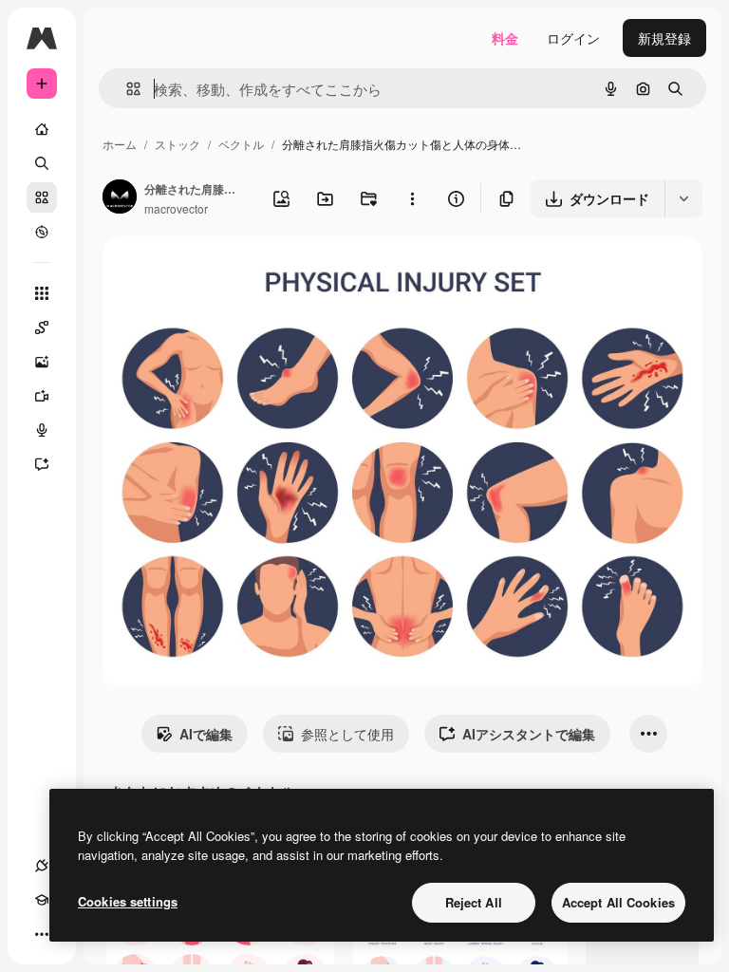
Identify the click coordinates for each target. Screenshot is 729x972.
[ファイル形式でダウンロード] (683, 198)
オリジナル (233, 273)
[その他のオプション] (412, 198)
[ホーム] (42, 129)
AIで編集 (206, 733)
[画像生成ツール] (42, 361)
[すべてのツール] (42, 293)
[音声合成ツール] (42, 430)
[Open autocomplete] (126, 89)
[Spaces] (42, 327)
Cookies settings (128, 901)
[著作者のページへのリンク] (120, 198)
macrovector (176, 208)
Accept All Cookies (618, 902)
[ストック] (42, 197)
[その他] (42, 934)
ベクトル (241, 144)
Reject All (473, 902)
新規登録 (664, 37)
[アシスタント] (42, 464)
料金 (505, 37)
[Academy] (42, 900)
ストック (177, 144)
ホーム (120, 144)
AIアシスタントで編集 (528, 733)
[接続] (42, 865)
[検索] (42, 163)
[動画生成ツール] (42, 396)
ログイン (573, 37)
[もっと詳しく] (42, 231)
